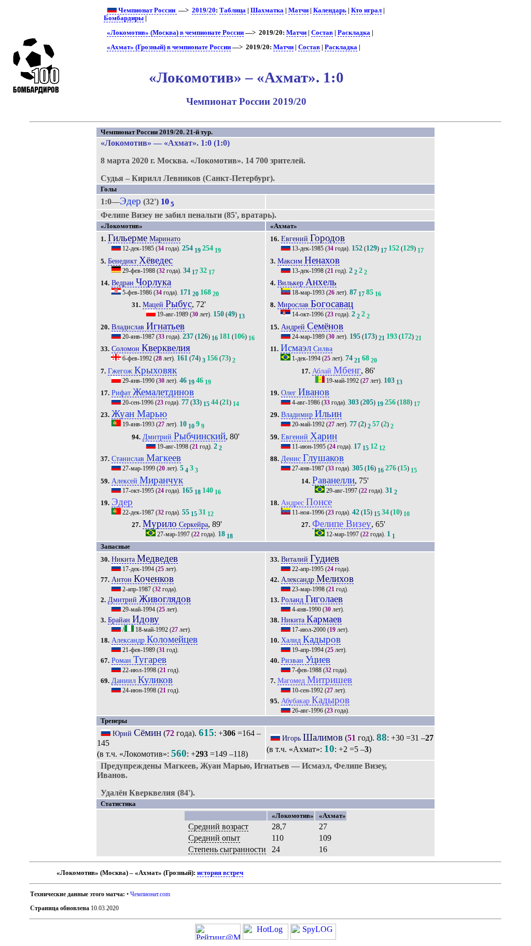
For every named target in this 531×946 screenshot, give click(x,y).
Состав (322, 32)
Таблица (232, 10)
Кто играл (366, 10)
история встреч (220, 873)
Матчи (298, 10)
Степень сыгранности (227, 849)
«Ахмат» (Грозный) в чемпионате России (169, 47)
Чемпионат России (147, 10)
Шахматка (267, 10)
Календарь (329, 10)
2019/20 (204, 10)
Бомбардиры (124, 18)
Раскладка (354, 32)
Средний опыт (214, 837)
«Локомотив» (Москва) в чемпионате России (175, 32)
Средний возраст (218, 826)
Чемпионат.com (150, 894)
